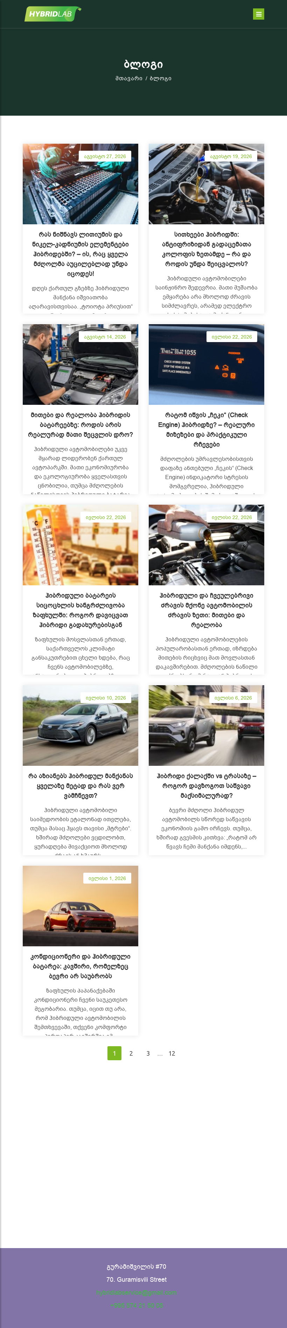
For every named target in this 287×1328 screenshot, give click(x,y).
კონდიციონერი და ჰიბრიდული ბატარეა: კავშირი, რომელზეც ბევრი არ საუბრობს (80, 966)
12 (171, 1053)
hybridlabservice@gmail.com (136, 1292)
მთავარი (129, 78)
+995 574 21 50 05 (136, 1305)
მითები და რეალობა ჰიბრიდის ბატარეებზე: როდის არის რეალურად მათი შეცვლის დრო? (80, 425)
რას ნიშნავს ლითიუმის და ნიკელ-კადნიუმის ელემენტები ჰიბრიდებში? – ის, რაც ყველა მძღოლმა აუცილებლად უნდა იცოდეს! (80, 254)
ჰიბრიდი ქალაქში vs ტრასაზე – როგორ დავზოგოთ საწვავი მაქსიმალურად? (206, 786)
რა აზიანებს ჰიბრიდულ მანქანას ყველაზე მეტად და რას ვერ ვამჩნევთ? (80, 786)
